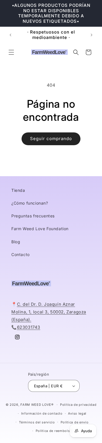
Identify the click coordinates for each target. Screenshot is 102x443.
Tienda (18, 190)
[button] (11, 52)
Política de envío (75, 422)
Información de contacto (42, 413)
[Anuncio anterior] (10, 35)
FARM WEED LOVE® (37, 405)
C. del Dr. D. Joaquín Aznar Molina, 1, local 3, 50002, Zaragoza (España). (48, 311)
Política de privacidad (78, 405)
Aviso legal (77, 413)
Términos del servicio (37, 422)
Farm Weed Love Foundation (40, 228)
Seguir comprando (51, 138)
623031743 (28, 327)
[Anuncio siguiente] (91, 35)
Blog (15, 241)
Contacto (20, 254)
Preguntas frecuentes (33, 215)
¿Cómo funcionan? (29, 203)
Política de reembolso (54, 431)
